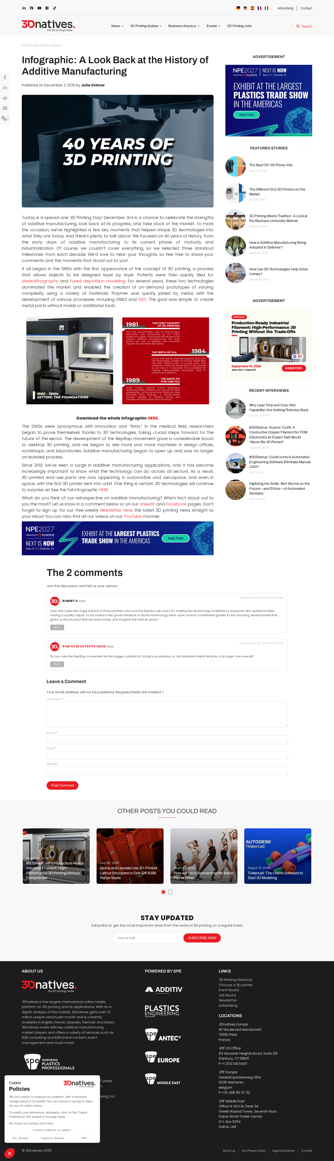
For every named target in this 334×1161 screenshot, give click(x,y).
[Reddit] (5, 98)
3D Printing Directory (235, 979)
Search (307, 26)
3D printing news (35, 45)
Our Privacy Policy (254, 1151)
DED (142, 299)
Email (51, 748)
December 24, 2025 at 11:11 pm (261, 643)
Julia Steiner (93, 85)
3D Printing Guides (144, 26)
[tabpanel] (56, 856)
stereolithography (40, 281)
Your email (126, 937)
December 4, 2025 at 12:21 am (261, 598)
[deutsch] (238, 8)
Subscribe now (202, 938)
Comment (55, 699)
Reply (57, 627)
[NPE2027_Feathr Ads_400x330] (268, 100)
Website (52, 764)
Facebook (176, 504)
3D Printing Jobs (239, 26)
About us (229, 1151)
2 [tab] (170, 892)
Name (52, 733)
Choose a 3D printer (236, 985)
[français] (259, 8)
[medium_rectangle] (268, 344)
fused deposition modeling (97, 281)
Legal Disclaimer (283, 1151)
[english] (245, 8)
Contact (306, 8)
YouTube (133, 516)
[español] (252, 8)
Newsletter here (116, 510)
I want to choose (52, 1138)
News (115, 26)
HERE (153, 418)
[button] (9, 1153)
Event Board (229, 990)
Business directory (182, 26)
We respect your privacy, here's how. (31, 1123)
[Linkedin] (5, 88)
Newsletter (228, 1000)
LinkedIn (147, 504)
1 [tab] (163, 892)
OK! (84, 1138)
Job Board (227, 995)
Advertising (285, 8)
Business (56, 45)
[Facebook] (5, 78)
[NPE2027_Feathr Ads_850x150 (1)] (118, 538)
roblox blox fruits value (84, 646)
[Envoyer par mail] (5, 108)
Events (212, 26)
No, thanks (20, 1138)
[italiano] (266, 8)
